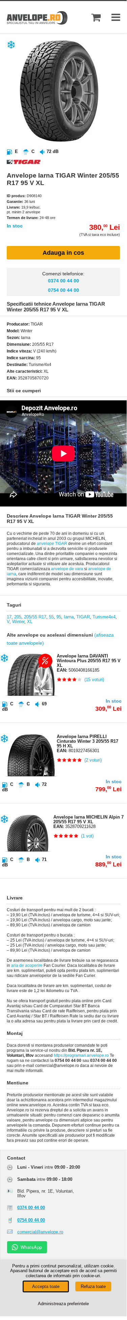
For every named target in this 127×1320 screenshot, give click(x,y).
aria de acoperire (27, 965)
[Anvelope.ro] (37, 23)
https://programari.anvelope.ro (81, 1055)
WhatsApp (31, 1247)
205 (17, 616)
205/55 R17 (35, 616)
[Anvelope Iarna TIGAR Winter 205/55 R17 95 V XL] (69, 140)
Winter (18, 621)
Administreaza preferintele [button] (63, 1303)
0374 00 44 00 (63, 280)
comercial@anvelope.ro (40, 1231)
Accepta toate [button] (45, 1286)
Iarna (69, 616)
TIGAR (83, 616)
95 (58, 616)
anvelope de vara (67, 568)
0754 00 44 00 (63, 290)
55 (51, 616)
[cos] (96, 17)
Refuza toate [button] (93, 1286)
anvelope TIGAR (52, 543)
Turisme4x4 (104, 616)
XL (29, 621)
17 (9, 616)
